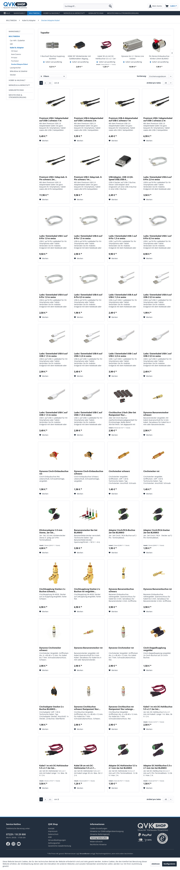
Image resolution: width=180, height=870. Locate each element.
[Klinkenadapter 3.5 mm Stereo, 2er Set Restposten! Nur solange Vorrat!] (53, 514)
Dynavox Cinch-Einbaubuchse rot (53, 472)
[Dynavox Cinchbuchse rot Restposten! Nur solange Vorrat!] (123, 691)
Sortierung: (141, 76)
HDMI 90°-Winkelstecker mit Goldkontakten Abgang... (79, 57)
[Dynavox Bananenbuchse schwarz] (123, 573)
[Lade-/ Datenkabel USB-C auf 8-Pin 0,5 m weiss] (158, 220)
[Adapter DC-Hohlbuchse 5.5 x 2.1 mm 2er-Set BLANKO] (158, 750)
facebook (8, 843)
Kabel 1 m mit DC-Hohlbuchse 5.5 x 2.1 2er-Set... (157, 707)
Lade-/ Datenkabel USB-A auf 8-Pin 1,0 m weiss (53, 295)
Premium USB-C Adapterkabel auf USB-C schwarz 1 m (53, 119)
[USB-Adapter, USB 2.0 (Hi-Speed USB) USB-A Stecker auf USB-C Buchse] (123, 161)
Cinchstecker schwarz (119, 471)
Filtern (46, 76)
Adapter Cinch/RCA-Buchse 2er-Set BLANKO (122, 531)
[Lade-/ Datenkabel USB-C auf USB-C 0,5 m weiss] (158, 338)
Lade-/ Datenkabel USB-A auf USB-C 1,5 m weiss (53, 354)
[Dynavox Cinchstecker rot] (123, 632)
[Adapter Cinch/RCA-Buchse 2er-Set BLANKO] (123, 514)
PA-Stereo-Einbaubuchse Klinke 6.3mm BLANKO (159, 57)
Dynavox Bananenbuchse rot (157, 589)
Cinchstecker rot (151, 471)
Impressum (52, 831)
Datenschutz (53, 834)
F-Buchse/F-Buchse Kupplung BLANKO (53, 57)
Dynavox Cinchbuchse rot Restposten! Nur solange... (122, 707)
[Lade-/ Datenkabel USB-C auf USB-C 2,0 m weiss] (123, 338)
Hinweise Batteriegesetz (100, 834)
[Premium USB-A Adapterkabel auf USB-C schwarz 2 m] (88, 102)
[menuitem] (88, 6)
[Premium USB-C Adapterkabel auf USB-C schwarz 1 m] (53, 102)
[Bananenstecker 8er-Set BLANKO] (88, 514)
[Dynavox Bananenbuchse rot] (158, 573)
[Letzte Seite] (50, 83)
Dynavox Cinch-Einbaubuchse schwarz (88, 472)
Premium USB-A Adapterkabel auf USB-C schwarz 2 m (88, 119)
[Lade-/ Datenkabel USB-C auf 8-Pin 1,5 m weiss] (123, 220)
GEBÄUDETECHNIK (16, 90)
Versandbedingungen (57, 840)
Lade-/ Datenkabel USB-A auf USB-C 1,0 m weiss (123, 295)
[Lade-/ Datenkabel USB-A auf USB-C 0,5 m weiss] (158, 279)
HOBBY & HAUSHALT (17, 80)
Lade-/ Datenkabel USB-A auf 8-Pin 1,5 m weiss (88, 237)
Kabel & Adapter (17, 47)
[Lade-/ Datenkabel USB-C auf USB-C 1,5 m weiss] (53, 397)
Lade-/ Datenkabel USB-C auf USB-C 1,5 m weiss (53, 413)
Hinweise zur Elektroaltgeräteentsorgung (107, 831)
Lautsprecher (15, 67)
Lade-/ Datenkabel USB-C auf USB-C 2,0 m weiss (123, 354)
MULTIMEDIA (14, 36)
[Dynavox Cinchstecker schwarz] (53, 632)
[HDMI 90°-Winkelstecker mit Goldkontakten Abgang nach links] (79, 45)
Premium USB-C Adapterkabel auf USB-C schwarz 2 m (157, 119)
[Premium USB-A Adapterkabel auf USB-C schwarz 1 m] (123, 102)
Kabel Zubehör (16, 54)
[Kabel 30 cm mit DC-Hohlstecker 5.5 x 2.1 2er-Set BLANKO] (88, 750)
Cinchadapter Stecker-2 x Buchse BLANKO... (51, 707)
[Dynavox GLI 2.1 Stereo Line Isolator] (132, 45)
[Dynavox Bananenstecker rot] (88, 632)
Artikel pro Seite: (154, 83)
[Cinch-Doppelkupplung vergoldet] (158, 632)
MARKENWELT (14, 31)
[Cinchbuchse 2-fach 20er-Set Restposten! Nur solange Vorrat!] (123, 397)
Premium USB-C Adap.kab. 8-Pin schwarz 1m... (88, 178)
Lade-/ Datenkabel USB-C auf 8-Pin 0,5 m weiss (157, 237)
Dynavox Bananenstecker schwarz (155, 413)
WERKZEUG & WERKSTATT (19, 85)
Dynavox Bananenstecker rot (88, 648)
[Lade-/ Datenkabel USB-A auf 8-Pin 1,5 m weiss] (88, 220)
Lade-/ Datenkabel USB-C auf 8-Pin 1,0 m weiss (53, 237)
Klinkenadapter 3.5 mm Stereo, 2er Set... (50, 531)
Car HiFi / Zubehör (17, 40)
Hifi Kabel (14, 51)
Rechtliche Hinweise (98, 844)
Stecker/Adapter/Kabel (19, 64)
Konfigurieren (169, 864)
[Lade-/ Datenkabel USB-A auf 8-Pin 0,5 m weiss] (88, 279)
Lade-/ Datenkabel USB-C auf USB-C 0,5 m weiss (157, 354)
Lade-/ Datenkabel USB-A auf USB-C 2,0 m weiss (88, 354)
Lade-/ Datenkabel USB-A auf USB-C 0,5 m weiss (157, 295)
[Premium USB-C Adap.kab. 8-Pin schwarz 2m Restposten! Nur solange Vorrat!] (53, 161)
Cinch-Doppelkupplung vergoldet (154, 649)
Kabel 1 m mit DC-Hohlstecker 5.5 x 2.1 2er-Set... (53, 766)
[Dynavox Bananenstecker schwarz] (158, 397)
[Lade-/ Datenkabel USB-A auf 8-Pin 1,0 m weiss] (53, 279)
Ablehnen (156, 864)
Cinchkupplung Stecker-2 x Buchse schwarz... (52, 590)
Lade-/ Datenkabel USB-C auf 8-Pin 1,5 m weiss (123, 237)
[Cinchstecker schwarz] (123, 455)
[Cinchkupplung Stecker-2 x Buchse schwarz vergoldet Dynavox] (53, 573)
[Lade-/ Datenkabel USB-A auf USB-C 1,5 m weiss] (53, 338)
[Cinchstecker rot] (158, 455)
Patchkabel (15, 61)
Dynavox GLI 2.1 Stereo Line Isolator (132, 57)
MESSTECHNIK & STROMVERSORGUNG (17, 96)
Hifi (11, 44)
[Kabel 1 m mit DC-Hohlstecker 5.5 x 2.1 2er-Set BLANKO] (53, 750)
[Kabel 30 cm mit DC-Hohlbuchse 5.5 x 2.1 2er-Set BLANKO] (106, 45)
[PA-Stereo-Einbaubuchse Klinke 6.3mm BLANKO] (159, 45)
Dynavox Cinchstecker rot (121, 648)
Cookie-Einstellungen (98, 828)
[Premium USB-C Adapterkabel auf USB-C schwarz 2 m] (158, 102)
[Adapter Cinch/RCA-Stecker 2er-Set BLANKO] (158, 514)
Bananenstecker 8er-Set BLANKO (85, 531)
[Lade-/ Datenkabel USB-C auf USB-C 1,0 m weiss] (88, 397)
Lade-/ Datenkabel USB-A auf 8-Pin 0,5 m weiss (88, 295)
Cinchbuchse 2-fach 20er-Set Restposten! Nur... (122, 413)
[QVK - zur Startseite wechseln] (15, 5)
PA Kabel (14, 58)
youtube (18, 843)
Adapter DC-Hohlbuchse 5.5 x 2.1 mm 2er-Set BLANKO (157, 766)
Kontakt (51, 828)
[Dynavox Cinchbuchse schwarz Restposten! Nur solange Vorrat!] (88, 691)
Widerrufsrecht (96, 841)
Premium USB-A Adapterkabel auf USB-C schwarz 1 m (123, 119)
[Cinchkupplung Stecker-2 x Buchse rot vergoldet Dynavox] (88, 573)
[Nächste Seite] (45, 83)
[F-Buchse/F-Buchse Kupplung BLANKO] (53, 45)
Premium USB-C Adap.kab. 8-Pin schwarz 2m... (53, 178)
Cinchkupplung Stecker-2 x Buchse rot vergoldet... (87, 590)
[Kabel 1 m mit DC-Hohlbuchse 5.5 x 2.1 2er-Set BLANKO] (158, 691)
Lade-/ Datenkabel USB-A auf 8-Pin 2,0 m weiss (157, 178)
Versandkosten (85, 853)
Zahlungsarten (54, 843)
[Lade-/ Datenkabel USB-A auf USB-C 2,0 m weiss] (88, 338)
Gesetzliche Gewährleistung (59, 846)
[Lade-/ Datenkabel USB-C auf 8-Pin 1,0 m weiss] (53, 220)
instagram (13, 843)
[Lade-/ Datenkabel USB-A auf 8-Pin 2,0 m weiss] (158, 161)
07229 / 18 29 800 (16, 834)
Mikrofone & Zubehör (18, 71)
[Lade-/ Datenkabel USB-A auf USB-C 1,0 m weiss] (123, 279)
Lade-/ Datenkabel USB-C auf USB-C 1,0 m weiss (88, 413)
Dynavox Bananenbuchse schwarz (121, 590)
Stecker (13, 75)
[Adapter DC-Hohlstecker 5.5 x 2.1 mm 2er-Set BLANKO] (123, 750)
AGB (50, 837)
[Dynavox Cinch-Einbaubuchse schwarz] (88, 455)
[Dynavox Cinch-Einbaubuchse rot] (53, 455)
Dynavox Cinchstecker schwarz (50, 649)
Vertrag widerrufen (99, 838)
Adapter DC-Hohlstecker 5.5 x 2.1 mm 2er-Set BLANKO (123, 766)
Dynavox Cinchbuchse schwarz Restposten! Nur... (87, 707)
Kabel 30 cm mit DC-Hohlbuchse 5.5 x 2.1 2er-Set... (106, 57)
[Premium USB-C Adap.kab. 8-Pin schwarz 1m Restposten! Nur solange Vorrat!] (88, 161)
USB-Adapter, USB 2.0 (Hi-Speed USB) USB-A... (121, 178)
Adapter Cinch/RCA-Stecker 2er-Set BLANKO (156, 531)
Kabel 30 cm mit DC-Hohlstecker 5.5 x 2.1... (85, 766)
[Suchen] (110, 6)
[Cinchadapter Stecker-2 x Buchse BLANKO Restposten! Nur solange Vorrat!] (53, 691)
